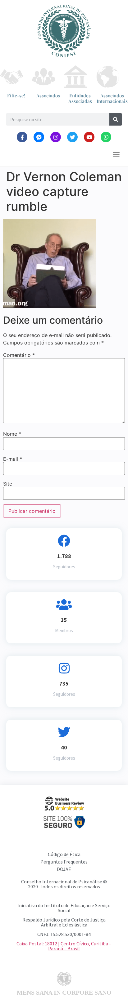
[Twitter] (72, 137)
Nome (12, 433)
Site (7, 483)
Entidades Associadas (80, 98)
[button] (116, 154)
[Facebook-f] (22, 137)
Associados (48, 95)
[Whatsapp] (106, 137)
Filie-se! (16, 95)
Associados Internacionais (112, 98)
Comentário (19, 355)
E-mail (12, 458)
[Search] (115, 119)
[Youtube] (89, 137)
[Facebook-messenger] (39, 137)
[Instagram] (55, 137)
